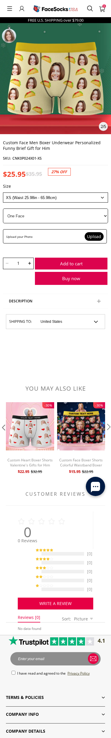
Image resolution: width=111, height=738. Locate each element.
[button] (9, 8)
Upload (94, 236)
